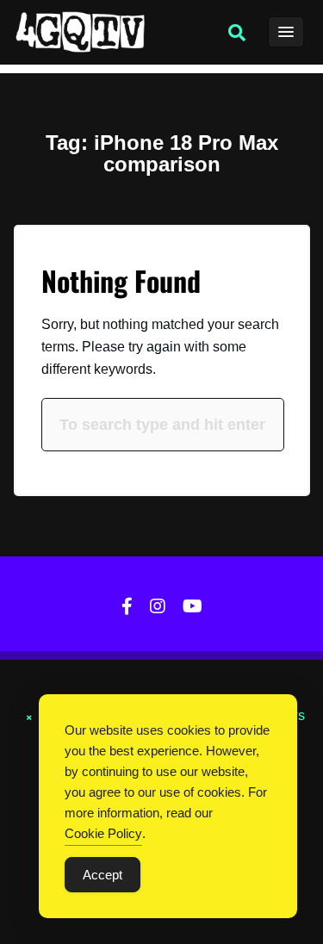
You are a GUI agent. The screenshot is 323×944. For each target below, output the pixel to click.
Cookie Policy (103, 833)
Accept (102, 874)
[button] (236, 32)
